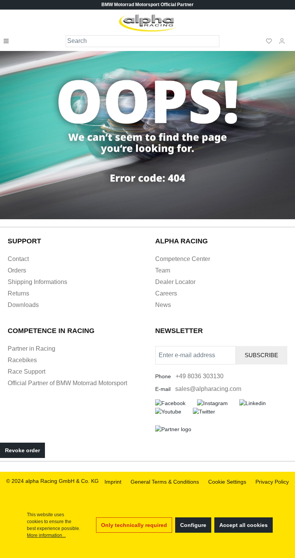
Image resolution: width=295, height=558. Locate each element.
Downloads (23, 305)
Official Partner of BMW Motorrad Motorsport (67, 383)
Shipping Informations (37, 282)
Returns (18, 293)
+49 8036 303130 (200, 376)
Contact (18, 259)
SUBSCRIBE (261, 355)
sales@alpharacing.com (208, 389)
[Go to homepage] (148, 23)
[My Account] (282, 40)
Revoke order (22, 450)
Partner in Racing (31, 348)
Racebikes (22, 360)
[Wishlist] (269, 40)
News (163, 305)
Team (162, 270)
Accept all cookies (243, 525)
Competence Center (182, 259)
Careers (166, 293)
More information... (46, 535)
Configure (193, 525)
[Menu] (8, 40)
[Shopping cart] (291, 37)
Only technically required (134, 525)
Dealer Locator (175, 282)
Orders (17, 270)
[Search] (213, 41)
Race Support (26, 371)
